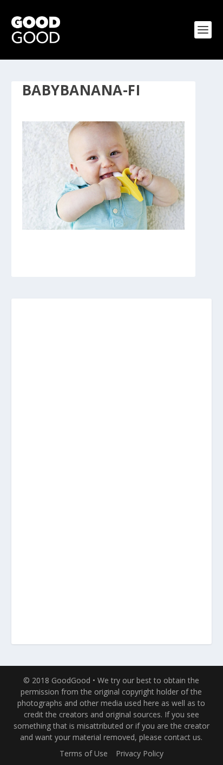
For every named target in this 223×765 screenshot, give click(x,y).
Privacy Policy (139, 753)
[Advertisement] (111, 471)
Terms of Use (84, 753)
